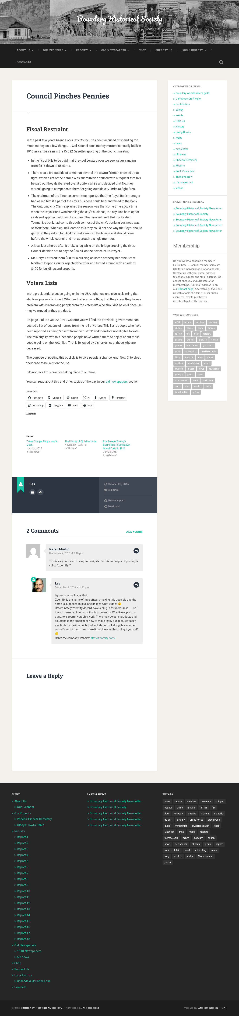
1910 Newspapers (29, 951)
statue (208, 386)
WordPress (91, 1008)
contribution (183, 104)
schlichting (207, 380)
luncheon (189, 357)
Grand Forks (192, 345)
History (180, 126)
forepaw (207, 334)
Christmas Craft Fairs (188, 98)
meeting (179, 363)
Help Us (180, 121)
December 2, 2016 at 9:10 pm (66, 553)
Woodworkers (181, 392)
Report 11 (23, 897)
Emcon (211, 328)
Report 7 (22, 873)
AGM (177, 322)
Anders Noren (208, 1008)
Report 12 (23, 903)
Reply (136, 550)
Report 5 (22, 861)
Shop (142, 50)
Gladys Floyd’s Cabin (30, 825)
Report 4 (22, 855)
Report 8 (22, 879)
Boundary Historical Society (119, 18)
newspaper (214, 369)
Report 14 (23, 915)
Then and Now (184, 176)
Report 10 (23, 891)
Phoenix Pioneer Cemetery (34, 819)
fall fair (178, 334)
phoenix (179, 374)
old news (113, 489)
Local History (192, 50)
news (179, 143)
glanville (203, 340)
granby (178, 345)
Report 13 (23, 909)
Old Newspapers (113, 50)
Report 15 (23, 921)
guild (177, 351)
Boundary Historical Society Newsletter (199, 208)
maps (179, 137)
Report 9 (22, 885)
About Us (23, 50)
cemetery (213, 322)
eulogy (179, 109)
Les (57, 583)
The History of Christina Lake (80, 441)
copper (190, 328)
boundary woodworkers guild (192, 93)
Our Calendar (25, 807)
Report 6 (22, 867)
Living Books (183, 132)
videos (179, 188)
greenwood (208, 345)
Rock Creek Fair (185, 171)
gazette (178, 340)
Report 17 (23, 933)
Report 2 (22, 843)
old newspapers (117, 381)
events (179, 115)
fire (188, 334)
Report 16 (23, 927)
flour (196, 334)
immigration (190, 351)
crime (200, 328)
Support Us (164, 50)
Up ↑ (224, 1008)
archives (200, 322)
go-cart (214, 340)
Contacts (24, 62)
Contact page (185, 289)
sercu (177, 386)
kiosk (177, 357)
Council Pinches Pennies (67, 95)
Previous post (116, 500)
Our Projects (53, 50)
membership (193, 363)
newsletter (182, 149)
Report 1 (22, 837)
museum (179, 369)
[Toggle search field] (221, 62)
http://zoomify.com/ (102, 638)
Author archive (32, 492)
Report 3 (22, 849)
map (200, 357)
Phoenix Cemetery (186, 160)
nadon (191, 369)
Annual (187, 322)
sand (195, 380)
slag (187, 386)
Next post (114, 506)
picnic (190, 374)
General (190, 340)
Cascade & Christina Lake (34, 981)
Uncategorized (184, 182)
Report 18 (23, 939)
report (200, 374)
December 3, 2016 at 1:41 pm (72, 587)
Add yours (134, 532)
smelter (197, 386)
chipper (178, 328)
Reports (82, 50)
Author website (40, 492)
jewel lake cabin (208, 351)
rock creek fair (181, 380)
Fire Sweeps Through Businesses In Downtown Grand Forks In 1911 (116, 445)
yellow (196, 392)
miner (207, 363)
